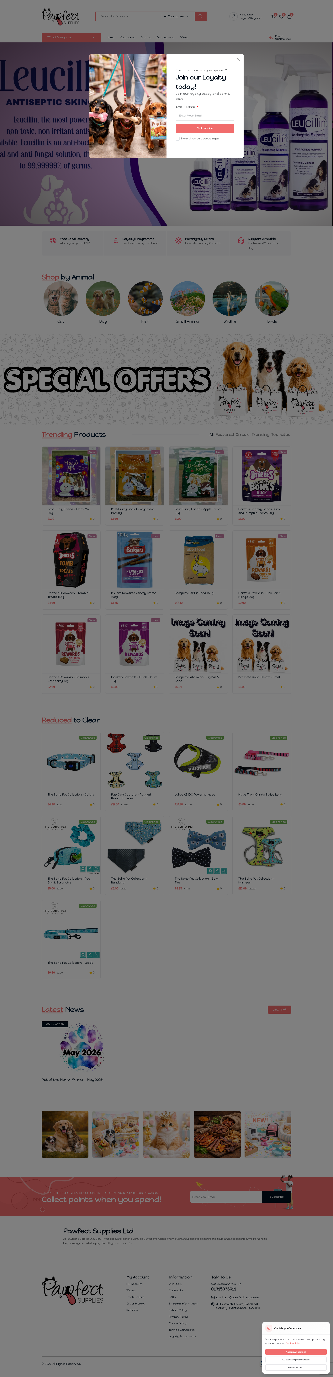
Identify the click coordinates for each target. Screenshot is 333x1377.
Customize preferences (296, 1359)
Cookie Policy (294, 1343)
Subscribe (205, 128)
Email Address (186, 106)
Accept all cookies (296, 1352)
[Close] (238, 59)
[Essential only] (323, 1328)
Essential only (296, 1367)
